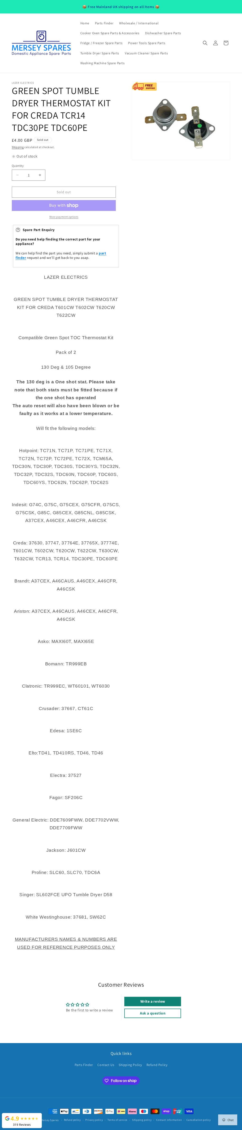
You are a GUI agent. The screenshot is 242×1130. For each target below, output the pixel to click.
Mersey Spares (50, 1120)
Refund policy (72, 1119)
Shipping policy (142, 1119)
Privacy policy (94, 1119)
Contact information (169, 1119)
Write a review (152, 1001)
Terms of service (117, 1119)
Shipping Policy (130, 1065)
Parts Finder (84, 1065)
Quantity (18, 166)
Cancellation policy (198, 1119)
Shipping (18, 147)
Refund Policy (157, 1065)
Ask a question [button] (152, 1013)
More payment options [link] (63, 216)
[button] (205, 43)
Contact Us (105, 1065)
